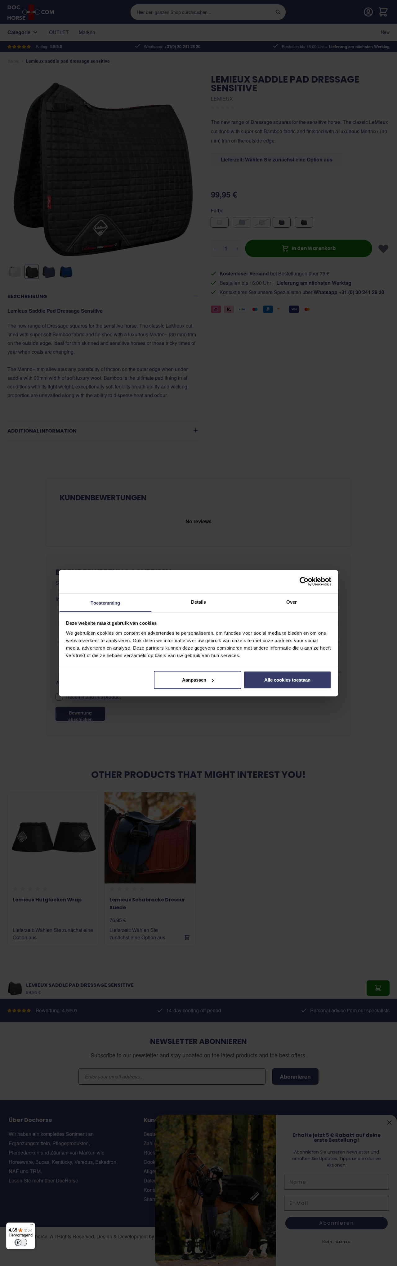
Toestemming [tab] (105, 602)
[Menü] (31, 1226)
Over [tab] (291, 601)
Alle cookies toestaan (287, 680)
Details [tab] (198, 601)
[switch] (21, 1242)
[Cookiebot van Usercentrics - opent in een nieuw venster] (304, 581)
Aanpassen (194, 680)
